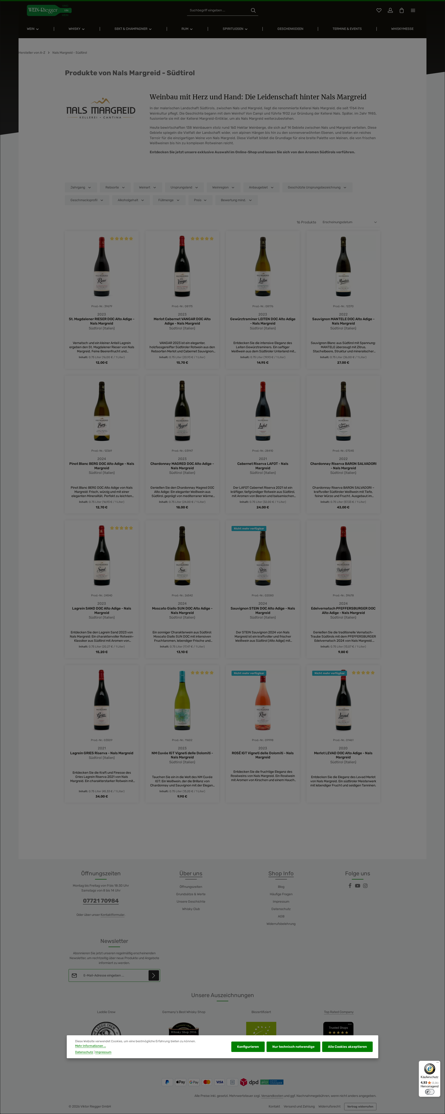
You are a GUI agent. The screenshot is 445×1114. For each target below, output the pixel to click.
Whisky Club (191, 909)
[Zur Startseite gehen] (49, 10)
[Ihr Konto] (390, 10)
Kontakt (274, 1106)
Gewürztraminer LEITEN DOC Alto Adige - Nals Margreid (263, 321)
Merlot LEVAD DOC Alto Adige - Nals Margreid (343, 755)
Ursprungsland (181, 187)
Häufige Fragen (281, 894)
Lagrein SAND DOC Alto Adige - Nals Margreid (101, 610)
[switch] (429, 1092)
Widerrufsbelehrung (281, 924)
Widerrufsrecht (329, 1106)
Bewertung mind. (233, 200)
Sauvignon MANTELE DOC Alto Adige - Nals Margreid (343, 321)
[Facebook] (350, 887)
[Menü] (437, 1063)
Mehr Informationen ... (90, 1046)
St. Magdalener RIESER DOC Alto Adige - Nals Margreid (101, 321)
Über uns (190, 873)
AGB (281, 916)
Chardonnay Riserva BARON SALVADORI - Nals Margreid (343, 466)
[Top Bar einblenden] (413, 10)
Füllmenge (166, 200)
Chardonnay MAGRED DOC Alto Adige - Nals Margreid (182, 466)
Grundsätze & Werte (191, 894)
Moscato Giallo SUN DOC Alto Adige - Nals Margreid (182, 610)
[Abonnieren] (154, 975)
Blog (281, 887)
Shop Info (281, 873)
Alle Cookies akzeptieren (347, 1047)
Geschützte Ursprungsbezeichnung (314, 187)
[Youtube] (358, 887)
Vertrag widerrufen (360, 1106)
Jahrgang (77, 187)
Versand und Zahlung (299, 1106)
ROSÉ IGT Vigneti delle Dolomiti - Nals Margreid (263, 755)
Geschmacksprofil (83, 200)
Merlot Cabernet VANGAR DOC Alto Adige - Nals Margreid (182, 321)
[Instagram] (365, 887)
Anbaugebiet (258, 187)
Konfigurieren (248, 1047)
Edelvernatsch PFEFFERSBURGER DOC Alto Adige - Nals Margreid (343, 610)
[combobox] (217, 10)
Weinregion (220, 187)
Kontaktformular (112, 915)
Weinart (144, 187)
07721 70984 (101, 901)
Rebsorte (112, 187)
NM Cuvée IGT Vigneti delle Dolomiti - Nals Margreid (182, 755)
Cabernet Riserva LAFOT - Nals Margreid (262, 466)
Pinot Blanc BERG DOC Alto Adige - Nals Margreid (101, 466)
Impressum (281, 902)
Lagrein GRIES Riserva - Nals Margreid (101, 753)
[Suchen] (253, 10)
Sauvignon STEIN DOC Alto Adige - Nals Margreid (263, 610)
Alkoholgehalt (128, 200)
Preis (197, 200)
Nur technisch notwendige (293, 1047)
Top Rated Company (339, 1012)
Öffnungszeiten (191, 887)
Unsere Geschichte (191, 902)
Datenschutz (281, 909)
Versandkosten (272, 1096)
